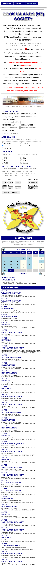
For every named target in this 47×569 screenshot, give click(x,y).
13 (29, 261)
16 (5, 264)
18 (17, 264)
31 (11, 270)
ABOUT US (6, 3)
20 (29, 264)
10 (11, 261)
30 (5, 270)
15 (41, 261)
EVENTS (17, 3)
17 (11, 264)
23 (5, 267)
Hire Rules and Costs (35, 49)
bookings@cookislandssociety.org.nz (25, 37)
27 (29, 267)
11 (17, 261)
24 (11, 267)
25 (17, 267)
